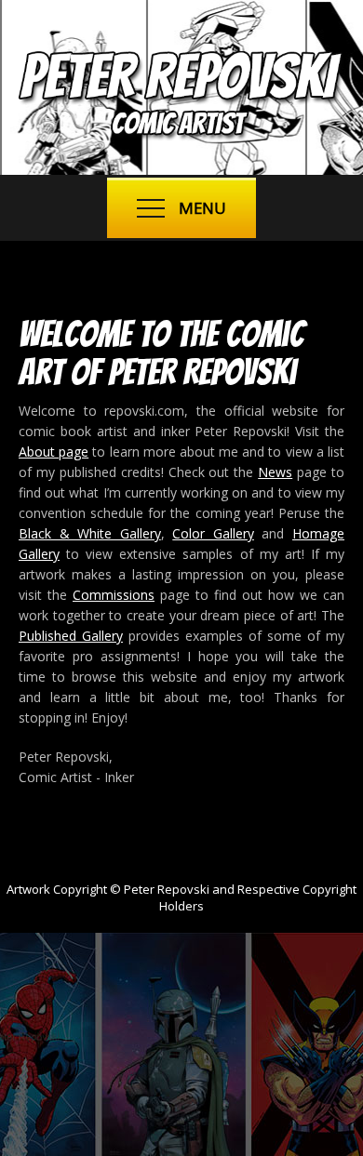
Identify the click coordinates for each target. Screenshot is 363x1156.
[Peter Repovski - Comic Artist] (181, 136)
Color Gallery (213, 533)
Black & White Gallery (90, 533)
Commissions (114, 595)
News (275, 472)
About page (53, 451)
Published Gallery (71, 635)
